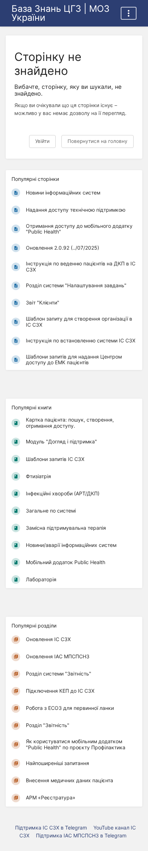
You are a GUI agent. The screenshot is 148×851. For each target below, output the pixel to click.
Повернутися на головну (98, 141)
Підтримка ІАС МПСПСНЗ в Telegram (81, 835)
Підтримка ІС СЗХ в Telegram (51, 827)
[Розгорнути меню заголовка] (129, 13)
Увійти (42, 141)
